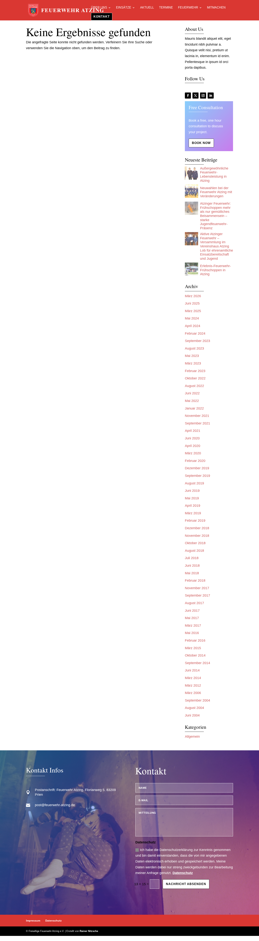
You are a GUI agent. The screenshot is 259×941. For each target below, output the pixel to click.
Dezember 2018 (197, 528)
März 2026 (193, 296)
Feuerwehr (188, 7)
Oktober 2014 (195, 655)
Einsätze (123, 7)
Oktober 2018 (195, 543)
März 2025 (193, 311)
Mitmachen (216, 7)
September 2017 (197, 595)
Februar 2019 (195, 520)
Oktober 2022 (195, 378)
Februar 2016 (195, 640)
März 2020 (193, 453)
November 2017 (197, 588)
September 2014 (197, 663)
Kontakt (101, 16)
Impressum (33, 920)
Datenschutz (183, 873)
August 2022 (194, 386)
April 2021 (192, 431)
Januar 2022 (194, 408)
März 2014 (193, 678)
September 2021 (197, 423)
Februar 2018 (195, 580)
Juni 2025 (192, 303)
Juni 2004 (192, 715)
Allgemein (192, 736)
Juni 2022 (192, 393)
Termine (166, 7)
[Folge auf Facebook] (188, 95)
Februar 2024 (195, 333)
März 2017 (193, 625)
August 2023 (194, 348)
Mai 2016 (192, 633)
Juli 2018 (192, 558)
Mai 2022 (192, 401)
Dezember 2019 (197, 468)
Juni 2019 (192, 491)
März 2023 (193, 363)
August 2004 (194, 708)
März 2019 (193, 513)
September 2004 (197, 700)
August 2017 (194, 603)
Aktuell (147, 7)
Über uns (99, 7)
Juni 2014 (192, 670)
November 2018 (197, 536)
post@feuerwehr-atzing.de (55, 805)
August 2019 (194, 483)
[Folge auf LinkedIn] (211, 95)
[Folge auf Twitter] (195, 95)
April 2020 (192, 446)
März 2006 (193, 693)
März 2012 (193, 685)
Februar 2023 (195, 371)
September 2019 (197, 476)
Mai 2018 (192, 573)
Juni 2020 (192, 438)
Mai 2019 (192, 498)
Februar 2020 (195, 461)
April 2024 (192, 326)
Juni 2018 (192, 565)
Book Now (201, 143)
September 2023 (197, 341)
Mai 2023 (192, 356)
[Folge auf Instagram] (203, 95)
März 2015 (193, 648)
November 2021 (197, 416)
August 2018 (194, 550)
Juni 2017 (192, 610)
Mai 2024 (192, 318)
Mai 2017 (192, 618)
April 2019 (192, 505)
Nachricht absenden (186, 884)
